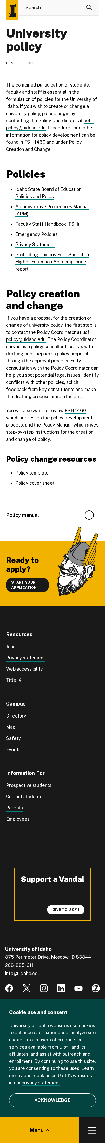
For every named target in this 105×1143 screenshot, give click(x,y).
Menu (37, 1130)
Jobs (10, 646)
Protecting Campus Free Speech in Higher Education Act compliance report (52, 262)
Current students (24, 796)
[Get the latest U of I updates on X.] (26, 988)
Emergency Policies (36, 234)
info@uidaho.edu (22, 973)
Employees (18, 819)
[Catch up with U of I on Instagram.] (44, 988)
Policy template (32, 473)
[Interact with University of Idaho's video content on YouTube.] (78, 988)
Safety (13, 738)
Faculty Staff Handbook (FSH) (47, 224)
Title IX (13, 680)
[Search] (89, 8)
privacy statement (41, 1082)
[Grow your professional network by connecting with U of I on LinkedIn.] (61, 988)
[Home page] (12, 10)
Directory (16, 716)
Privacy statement (25, 657)
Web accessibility (24, 669)
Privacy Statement (35, 244)
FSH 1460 (34, 142)
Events (13, 749)
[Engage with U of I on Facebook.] (9, 988)
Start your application (24, 585)
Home (10, 63)
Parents (14, 807)
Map (10, 727)
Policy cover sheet (35, 483)
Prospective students (28, 785)
